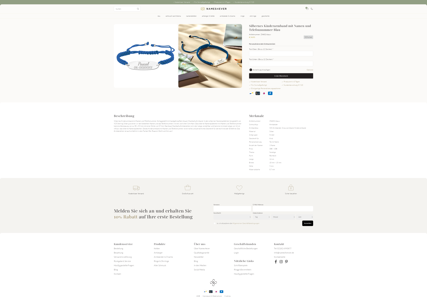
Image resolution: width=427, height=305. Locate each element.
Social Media (199, 269)
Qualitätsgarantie (201, 252)
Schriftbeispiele (240, 265)
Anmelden (307, 223)
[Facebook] (276, 261)
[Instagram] (281, 261)
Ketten (157, 248)
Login (236, 252)
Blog (116, 269)
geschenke (266, 16)
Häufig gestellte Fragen (124, 265)
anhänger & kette (208, 16)
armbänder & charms (227, 16)
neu (159, 16)
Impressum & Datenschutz (212, 296)
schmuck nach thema (173, 16)
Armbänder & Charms (163, 257)
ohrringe (253, 16)
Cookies (228, 296)
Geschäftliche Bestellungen (246, 248)
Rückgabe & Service (122, 261)
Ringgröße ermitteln (242, 269)
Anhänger (158, 252)
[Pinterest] (286, 261)
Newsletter (199, 257)
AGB (198, 296)
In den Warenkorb (281, 76)
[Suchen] (138, 8)
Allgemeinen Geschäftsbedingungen (246, 223)
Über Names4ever (202, 248)
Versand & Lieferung (123, 257)
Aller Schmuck (160, 265)
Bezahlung (118, 252)
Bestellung (118, 248)
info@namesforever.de (284, 252)
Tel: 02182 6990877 (282, 248)
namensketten (191, 16)
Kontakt (117, 274)
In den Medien (200, 265)
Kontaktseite (279, 257)
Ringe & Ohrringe (161, 261)
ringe (243, 16)
